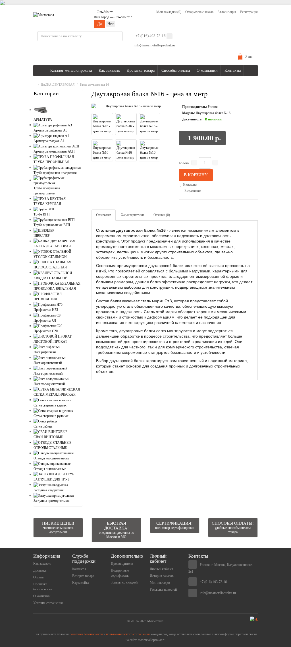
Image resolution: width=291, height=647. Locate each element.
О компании (207, 70)
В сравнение (192, 190)
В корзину (196, 174)
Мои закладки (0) (168, 12)
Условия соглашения (48, 603)
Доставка (39, 570)
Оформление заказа (199, 12)
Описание (103, 215)
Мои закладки (160, 583)
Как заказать (109, 70)
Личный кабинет (161, 569)
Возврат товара (83, 576)
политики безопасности (86, 634)
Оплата (38, 577)
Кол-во (184, 163)
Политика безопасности (42, 586)
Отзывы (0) (161, 215)
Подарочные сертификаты (120, 573)
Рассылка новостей (163, 589)
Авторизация (226, 12)
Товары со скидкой (124, 582)
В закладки (189, 184)
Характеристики (132, 215)
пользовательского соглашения (128, 634)
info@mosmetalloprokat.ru (154, 45)
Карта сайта (80, 583)
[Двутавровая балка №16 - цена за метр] (131, 106)
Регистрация (249, 12)
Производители (122, 564)
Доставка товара (141, 70)
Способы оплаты (175, 70)
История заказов (162, 576)
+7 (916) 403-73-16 (151, 36)
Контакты (233, 70)
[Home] (34, 84)
